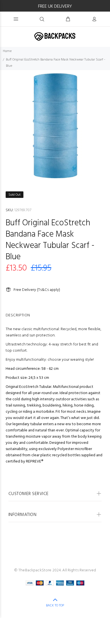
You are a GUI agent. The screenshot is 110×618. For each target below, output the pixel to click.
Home (7, 51)
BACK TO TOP (55, 605)
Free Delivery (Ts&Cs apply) (37, 290)
